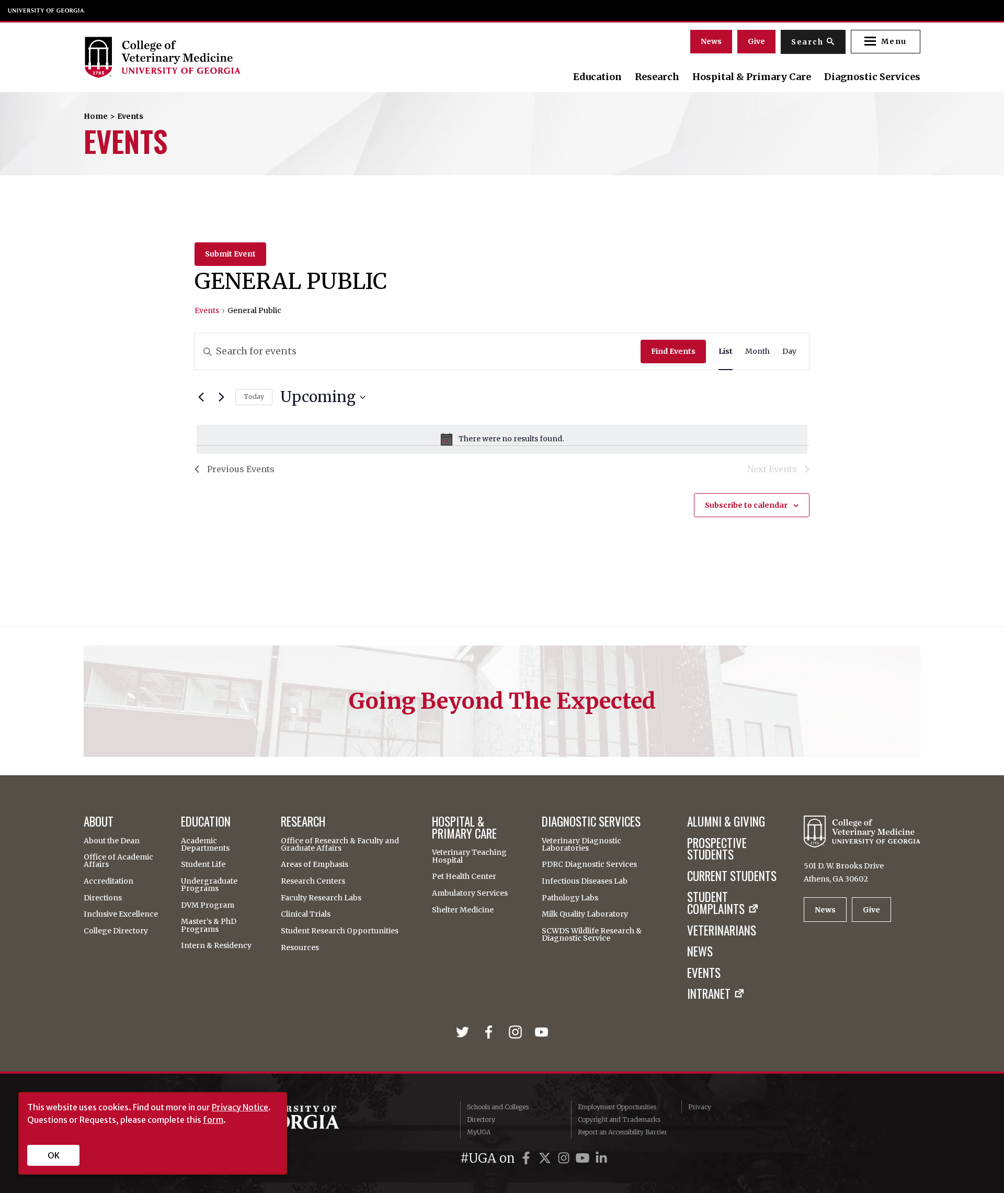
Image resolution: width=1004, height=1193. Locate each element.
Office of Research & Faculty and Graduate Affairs (340, 844)
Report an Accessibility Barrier (622, 1132)
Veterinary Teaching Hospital (469, 856)
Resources (300, 947)
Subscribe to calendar (746, 505)
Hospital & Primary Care (751, 77)
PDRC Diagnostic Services (589, 864)
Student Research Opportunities (339, 930)
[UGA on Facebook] (527, 1158)
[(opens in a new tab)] (464, 1032)
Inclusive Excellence (121, 914)
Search (807, 42)
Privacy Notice (240, 1107)
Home (96, 116)
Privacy (699, 1107)
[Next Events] (221, 397)
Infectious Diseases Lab (585, 881)
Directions (103, 897)
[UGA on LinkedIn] (601, 1158)
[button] (885, 41)
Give (756, 41)
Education (597, 77)
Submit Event (230, 254)
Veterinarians (721, 930)
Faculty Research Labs (321, 897)
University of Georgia (46, 10)
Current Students (732, 876)
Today (254, 396)
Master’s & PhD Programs (208, 925)
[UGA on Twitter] (546, 1158)
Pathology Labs (570, 897)
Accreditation (108, 881)
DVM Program (207, 905)
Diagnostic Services (872, 77)
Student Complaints (716, 903)
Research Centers (313, 881)
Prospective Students (717, 849)
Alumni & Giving (726, 822)
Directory (481, 1119)
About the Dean (112, 840)
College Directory (116, 930)
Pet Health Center (464, 876)
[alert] (502, 439)
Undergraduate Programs (209, 884)
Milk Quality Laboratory (585, 914)
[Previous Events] (201, 397)
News (711, 41)
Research (657, 77)
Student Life (203, 864)
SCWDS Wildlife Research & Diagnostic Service (592, 934)
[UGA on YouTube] (584, 1158)
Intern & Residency (216, 945)
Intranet (709, 994)
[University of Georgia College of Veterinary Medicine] (210, 57)
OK (54, 1155)
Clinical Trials (305, 914)
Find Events (673, 351)
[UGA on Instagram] (565, 1158)
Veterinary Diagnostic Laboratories (581, 844)
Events (207, 310)
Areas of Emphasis (314, 864)
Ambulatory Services (470, 893)
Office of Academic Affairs (118, 860)
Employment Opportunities (617, 1107)
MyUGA (478, 1132)
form (213, 1119)
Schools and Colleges (498, 1107)
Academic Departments (205, 844)
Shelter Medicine (463, 909)
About (98, 822)
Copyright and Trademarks (619, 1119)
